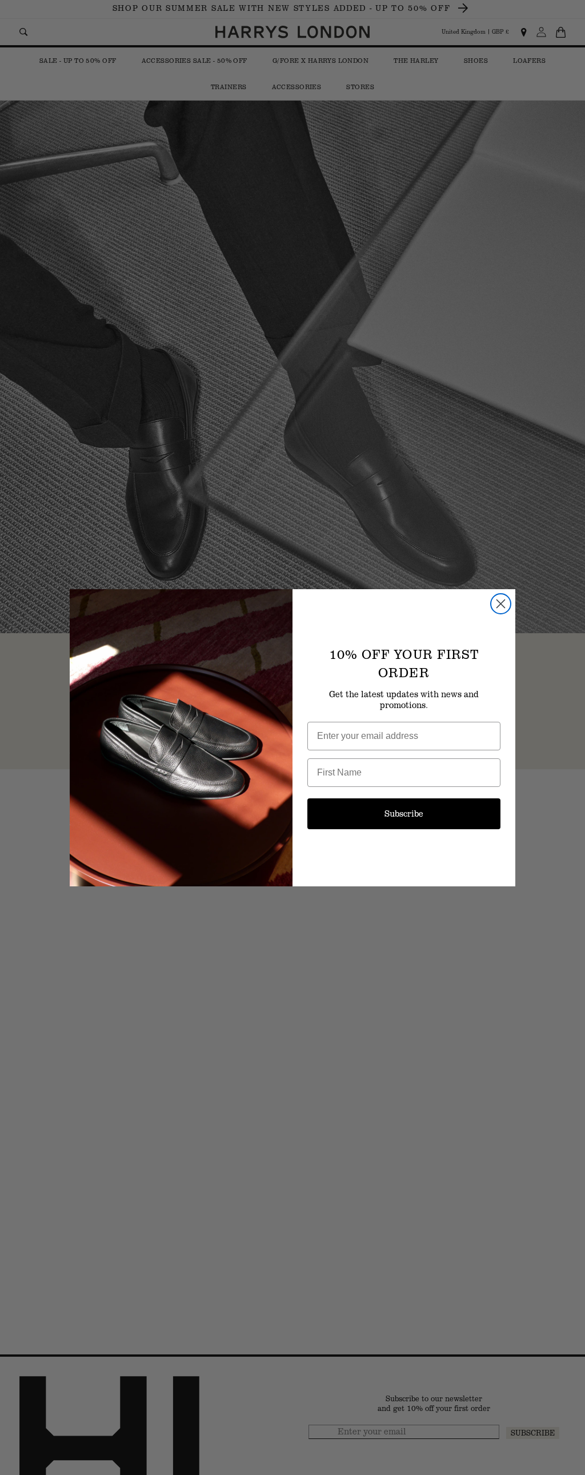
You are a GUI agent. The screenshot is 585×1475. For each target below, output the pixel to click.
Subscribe (403, 813)
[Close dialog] (501, 604)
